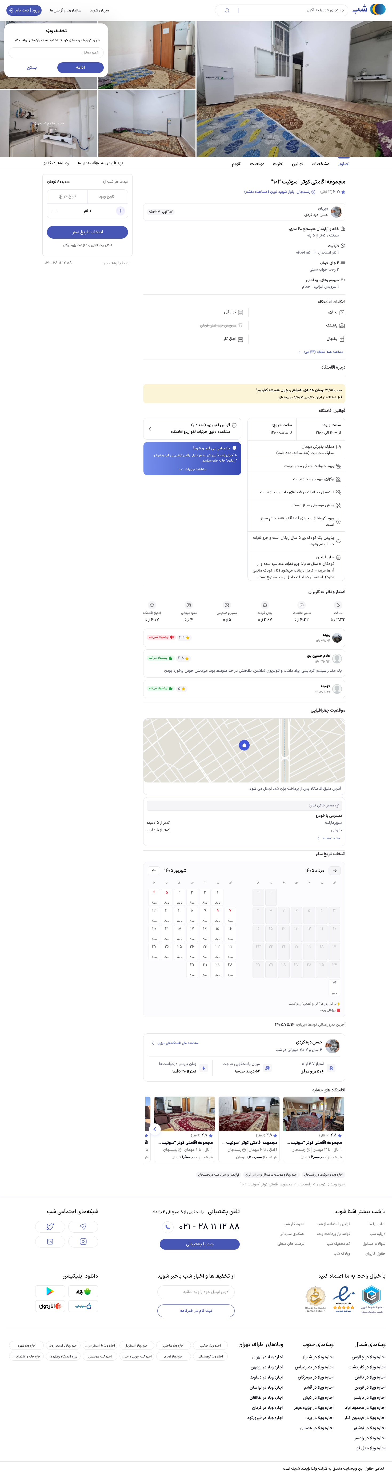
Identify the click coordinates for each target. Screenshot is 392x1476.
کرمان (321, 1184)
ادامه (80, 67)
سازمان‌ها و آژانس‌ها (65, 10)
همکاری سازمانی (291, 1234)
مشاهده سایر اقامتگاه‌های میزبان (177, 1043)
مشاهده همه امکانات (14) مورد (323, 352)
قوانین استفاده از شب (333, 1224)
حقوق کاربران (375, 1254)
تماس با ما (377, 1224)
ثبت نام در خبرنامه (196, 1311)
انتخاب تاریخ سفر (87, 232)
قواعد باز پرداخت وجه (333, 1234)
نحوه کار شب (293, 1224)
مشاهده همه (331, 838)
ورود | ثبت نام (27, 10)
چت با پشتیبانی (200, 1244)
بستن (32, 67)
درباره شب (378, 1234)
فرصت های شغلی (290, 1244)
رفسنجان (304, 1184)
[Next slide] (155, 1129)
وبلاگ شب (342, 1254)
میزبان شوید (99, 10)
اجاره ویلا (338, 1184)
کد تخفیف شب (338, 1244)
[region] (244, 750)
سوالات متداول (374, 1244)
